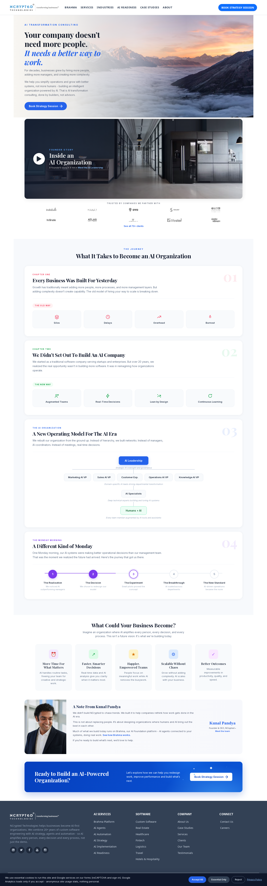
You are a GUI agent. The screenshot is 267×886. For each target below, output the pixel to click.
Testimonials (185, 853)
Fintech (140, 840)
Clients (182, 840)
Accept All (197, 879)
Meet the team (222, 731)
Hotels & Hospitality (147, 859)
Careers (225, 828)
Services (183, 834)
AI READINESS (127, 7)
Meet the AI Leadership (90, 167)
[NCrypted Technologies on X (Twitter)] (21, 850)
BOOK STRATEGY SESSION (237, 7)
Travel (139, 853)
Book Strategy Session (43, 106)
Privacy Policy (254, 879)
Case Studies (185, 828)
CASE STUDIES (149, 7)
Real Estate (142, 828)
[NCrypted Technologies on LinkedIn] (13, 850)
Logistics (141, 846)
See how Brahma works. (117, 735)
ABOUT (167, 7)
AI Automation (102, 834)
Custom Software (146, 821)
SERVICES (87, 7)
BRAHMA (71, 7)
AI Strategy (100, 840)
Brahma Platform (104, 821)
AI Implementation (105, 846)
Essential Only (218, 879)
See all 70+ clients (133, 226)
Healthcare (142, 834)
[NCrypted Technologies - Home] (34, 7)
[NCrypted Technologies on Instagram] (45, 850)
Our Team (184, 846)
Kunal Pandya (222, 723)
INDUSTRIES (105, 7)
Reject (238, 879)
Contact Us (226, 821)
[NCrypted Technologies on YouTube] (37, 850)
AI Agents (100, 828)
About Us (183, 821)
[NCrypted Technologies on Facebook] (29, 850)
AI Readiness (102, 853)
